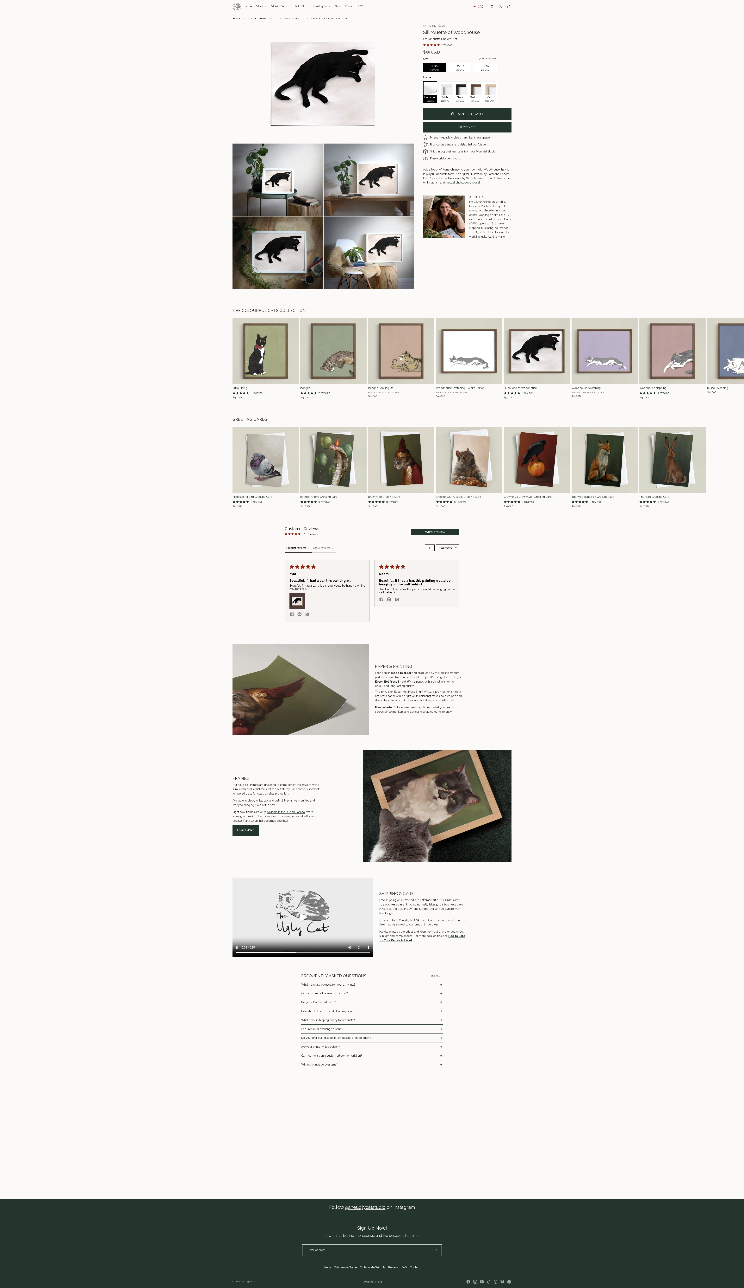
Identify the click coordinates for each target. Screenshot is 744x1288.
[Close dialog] (425, 616)
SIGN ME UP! (401, 684)
